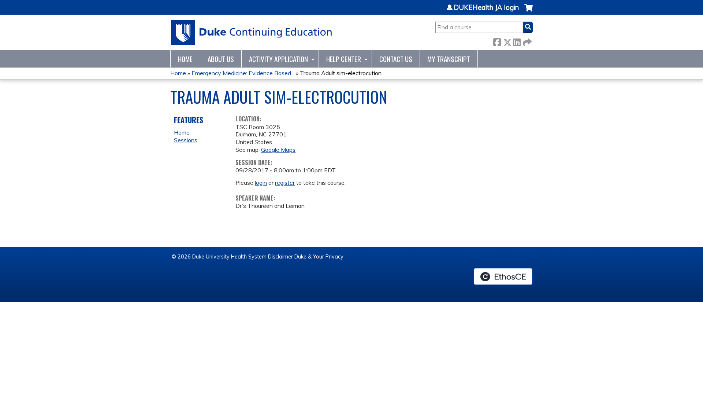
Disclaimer (280, 256)
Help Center (343, 59)
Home (185, 59)
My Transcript (448, 59)
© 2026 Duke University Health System (219, 256)
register (285, 182)
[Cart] (528, 11)
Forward (526, 41)
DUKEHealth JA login (486, 7)
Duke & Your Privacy (318, 256)
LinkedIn (516, 41)
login (261, 182)
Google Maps (278, 149)
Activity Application (278, 59)
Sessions (185, 140)
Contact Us (395, 59)
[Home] (251, 32)
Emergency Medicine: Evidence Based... (242, 73)
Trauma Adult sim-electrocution (341, 73)
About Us (221, 59)
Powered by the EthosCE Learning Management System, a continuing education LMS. (503, 276)
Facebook (497, 41)
